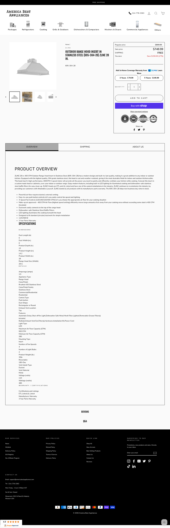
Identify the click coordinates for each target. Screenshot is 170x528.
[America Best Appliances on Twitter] (144, 461)
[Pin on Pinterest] (144, 129)
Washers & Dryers (113, 29)
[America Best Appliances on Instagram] (128, 461)
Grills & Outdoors (61, 29)
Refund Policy (50, 447)
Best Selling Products (93, 451)
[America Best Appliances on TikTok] (128, 466)
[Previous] (7, 97)
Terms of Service (51, 455)
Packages (12, 29)
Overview (32, 146)
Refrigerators (28, 29)
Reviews (89, 462)
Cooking (43, 29)
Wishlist (8, 447)
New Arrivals (90, 447)
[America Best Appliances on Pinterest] (149, 461)
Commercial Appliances (137, 29)
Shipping (85, 146)
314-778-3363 (13, 484)
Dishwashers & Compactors (86, 29)
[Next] (54, 97)
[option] (87, 2)
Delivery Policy (10, 451)
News (7, 444)
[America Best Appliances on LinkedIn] (133, 466)
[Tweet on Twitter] (139, 129)
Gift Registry (9, 455)
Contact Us (90, 458)
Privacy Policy (50, 444)
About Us (138, 146)
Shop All (89, 444)
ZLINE (68, 48)
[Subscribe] (155, 453)
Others (158, 30)
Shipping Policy (51, 451)
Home (67, 44)
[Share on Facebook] (134, 129)
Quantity (120, 87)
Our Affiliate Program (12, 458)
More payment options (139, 111)
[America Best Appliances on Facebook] (133, 461)
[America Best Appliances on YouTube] (139, 461)
